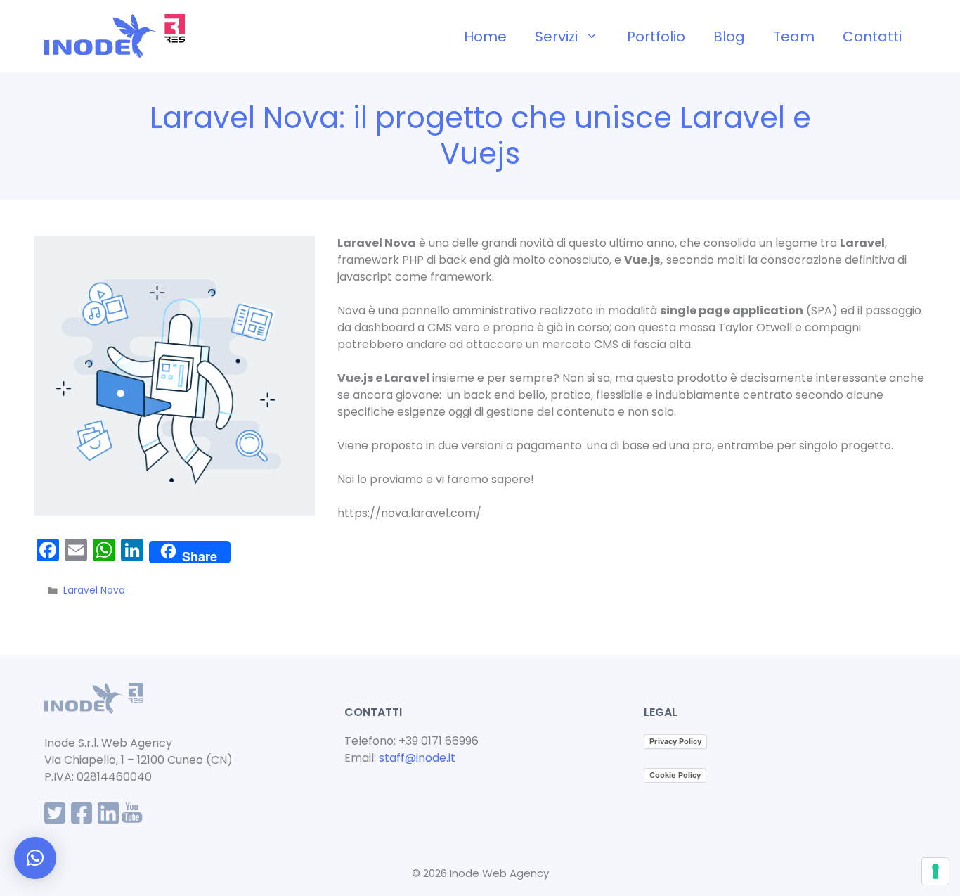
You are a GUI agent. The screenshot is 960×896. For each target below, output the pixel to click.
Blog (729, 36)
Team (794, 36)
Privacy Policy (675, 741)
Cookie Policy (675, 775)
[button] (35, 858)
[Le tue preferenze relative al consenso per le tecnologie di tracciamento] (935, 871)
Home (485, 36)
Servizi (556, 36)
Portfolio (656, 36)
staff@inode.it (417, 758)
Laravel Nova (94, 590)
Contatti (872, 36)
